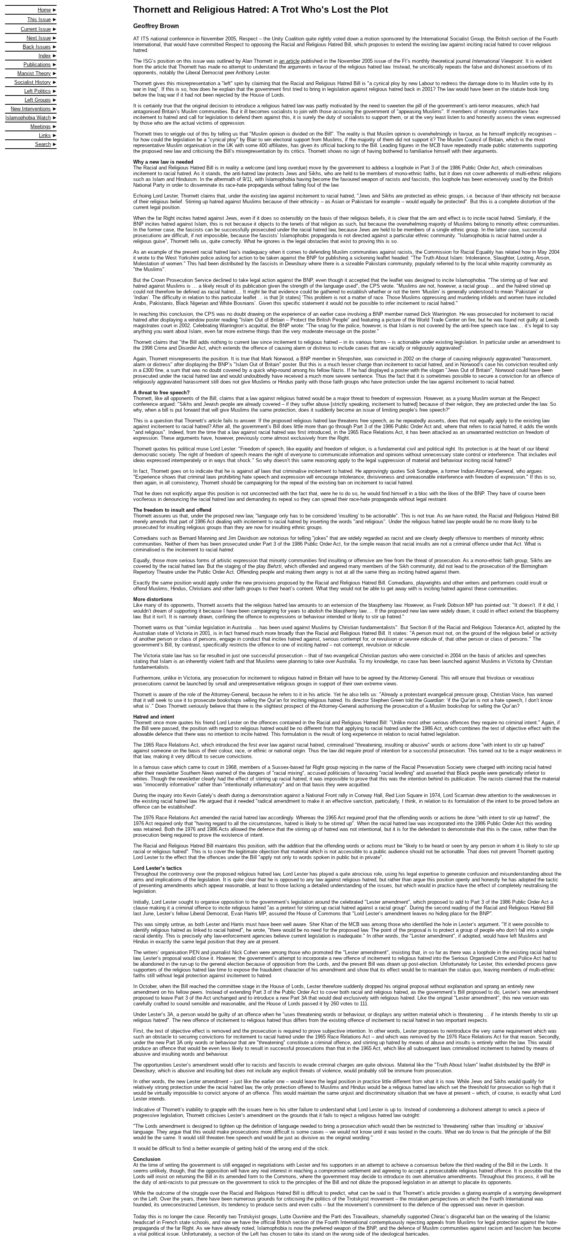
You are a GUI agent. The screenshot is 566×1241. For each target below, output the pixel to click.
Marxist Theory (34, 73)
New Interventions (31, 109)
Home (44, 10)
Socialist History (32, 82)
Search (43, 144)
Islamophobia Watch (28, 118)
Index (45, 56)
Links (45, 135)
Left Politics (37, 91)
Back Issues (37, 47)
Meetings (40, 126)
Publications (37, 64)
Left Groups (38, 100)
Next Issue (39, 38)
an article (289, 61)
